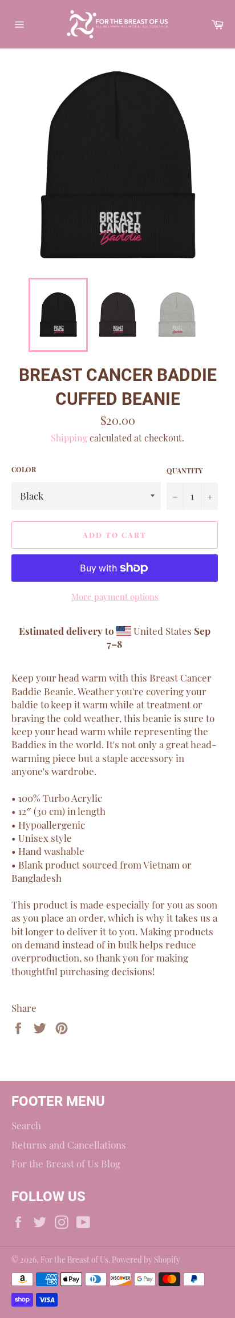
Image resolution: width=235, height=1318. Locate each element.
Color (23, 469)
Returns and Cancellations (68, 1144)
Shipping (69, 438)
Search (26, 1125)
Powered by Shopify (146, 1259)
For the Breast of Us (74, 1259)
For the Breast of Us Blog (65, 1163)
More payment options (115, 596)
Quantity (184, 470)
